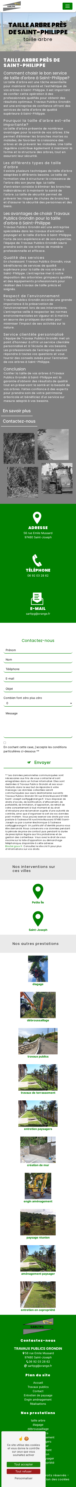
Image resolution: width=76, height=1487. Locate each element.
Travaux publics (38, 1387)
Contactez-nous (19, 421)
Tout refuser (23, 1471)
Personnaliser (24, 1478)
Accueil (38, 1382)
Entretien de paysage (38, 1395)
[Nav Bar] (67, 6)
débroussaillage (38, 1429)
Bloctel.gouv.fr (13, 846)
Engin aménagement (38, 1399)
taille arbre (38, 1420)
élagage (38, 1424)
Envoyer (42, 762)
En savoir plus (17, 410)
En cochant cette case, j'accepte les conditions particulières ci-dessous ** (35, 749)
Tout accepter (23, 1464)
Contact (38, 1391)
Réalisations (38, 1403)
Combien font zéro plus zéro (23, 698)
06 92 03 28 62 (38, 575)
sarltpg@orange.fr (38, 613)
